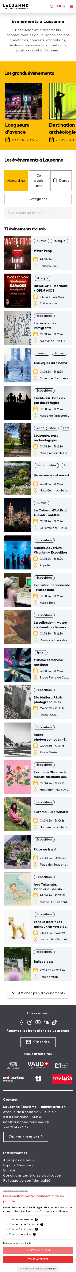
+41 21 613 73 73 (15, 1127)
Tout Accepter (38, 1259)
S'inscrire (41, 1042)
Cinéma (42, 353)
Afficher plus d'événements (41, 993)
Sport (41, 652)
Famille (68, 428)
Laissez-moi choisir (38, 1250)
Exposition (44, 315)
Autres (41, 241)
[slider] (38, 114)
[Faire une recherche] (52, 6)
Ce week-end (39, 180)
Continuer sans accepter (15, 1191)
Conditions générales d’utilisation (32, 1175)
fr (59, 6)
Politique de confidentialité (26, 1180)
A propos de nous (18, 1160)
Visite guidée (46, 428)
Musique (60, 241)
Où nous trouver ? (26, 1137)
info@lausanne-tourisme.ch (26, 1122)
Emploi (9, 1170)
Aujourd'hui (16, 180)
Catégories (38, 199)
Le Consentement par (38, 1269)
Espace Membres (18, 1165)
